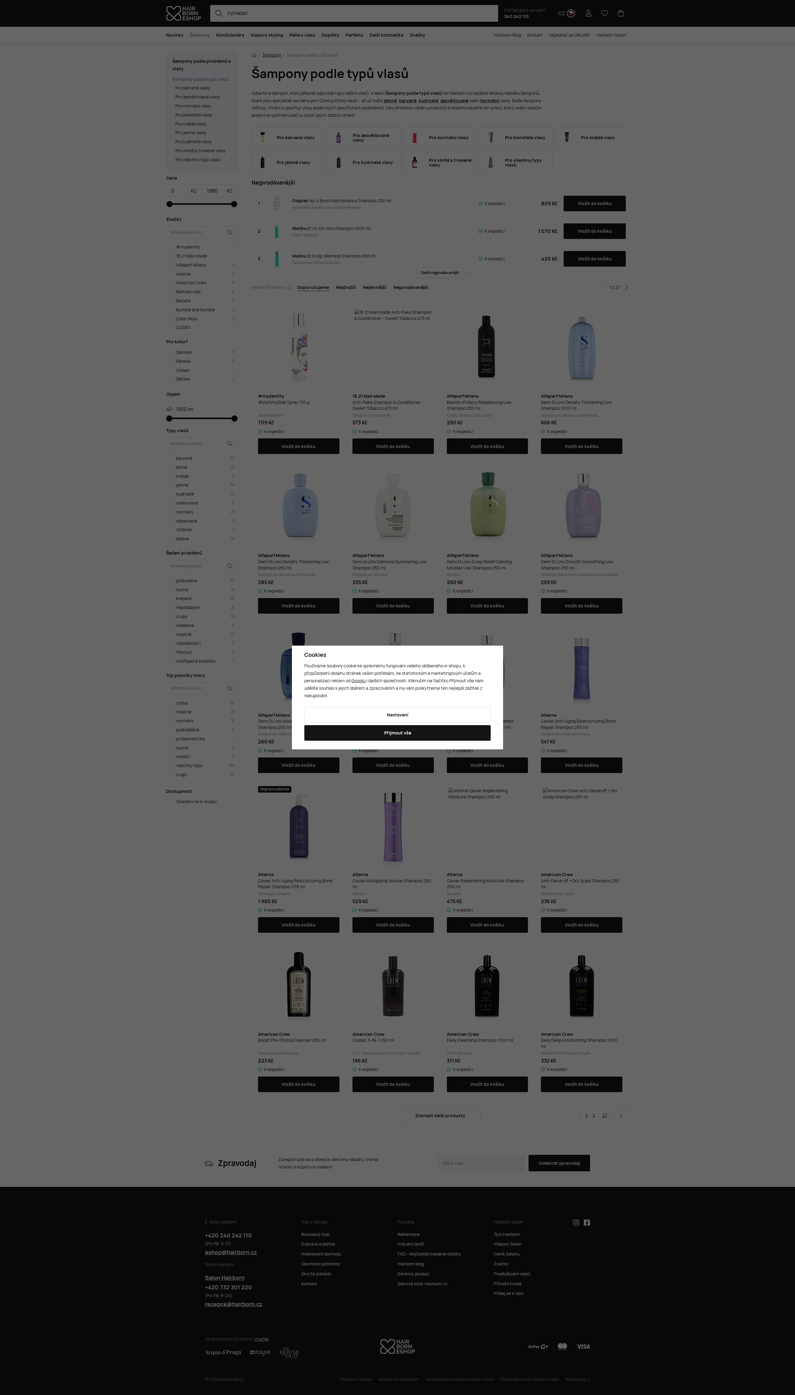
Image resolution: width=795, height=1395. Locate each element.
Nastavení (397, 715)
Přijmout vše (397, 733)
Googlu (359, 681)
